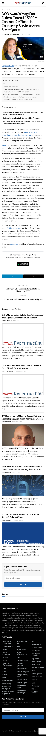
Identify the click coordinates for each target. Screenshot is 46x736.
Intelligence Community (36, 655)
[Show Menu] (3, 3)
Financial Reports (23, 672)
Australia (5, 657)
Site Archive (37, 731)
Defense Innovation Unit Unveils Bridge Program (22, 94)
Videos (34, 689)
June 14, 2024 (26, 34)
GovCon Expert (22, 683)
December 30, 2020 (21, 371)
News (33, 671)
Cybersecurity (6, 684)
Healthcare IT (36, 644)
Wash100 (35, 692)
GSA (33, 641)
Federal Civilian (22, 669)
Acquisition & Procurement (6, 642)
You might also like (11, 87)
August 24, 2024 (18, 520)
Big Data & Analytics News (7, 664)
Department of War (22, 642)
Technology (36, 686)
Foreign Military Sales (22, 676)
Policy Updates (37, 674)
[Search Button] (43, 3)
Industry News (37, 648)
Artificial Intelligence (6, 653)
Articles (4, 649)
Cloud (4, 678)
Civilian (4, 675)
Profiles (34, 680)
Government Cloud (21, 687)
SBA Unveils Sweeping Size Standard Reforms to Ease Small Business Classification (21, 90)
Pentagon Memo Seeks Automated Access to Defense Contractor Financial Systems (20, 98)
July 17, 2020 (16, 472)
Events (19, 657)
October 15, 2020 (17, 422)
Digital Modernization (22, 653)
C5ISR (4, 672)
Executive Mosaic (16, 731)
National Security (38, 668)
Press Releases (37, 677)
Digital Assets (21, 649)
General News (22, 680)
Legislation (35, 659)
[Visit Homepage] (23, 3)
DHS (18, 646)
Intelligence (36, 651)
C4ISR (4, 669)
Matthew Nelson (8, 371)
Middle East (36, 665)
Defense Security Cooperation (7, 693)
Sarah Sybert (7, 422)
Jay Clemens (6, 320)
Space (34, 683)
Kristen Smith (7, 520)
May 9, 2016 (15, 320)
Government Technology (21, 692)
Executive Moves (22, 661)
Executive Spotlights (20, 664)
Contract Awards (12, 10)
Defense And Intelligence (6, 688)
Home (3, 10)
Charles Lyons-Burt (11, 34)
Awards (4, 661)
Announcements (7, 646)
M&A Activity (36, 662)
